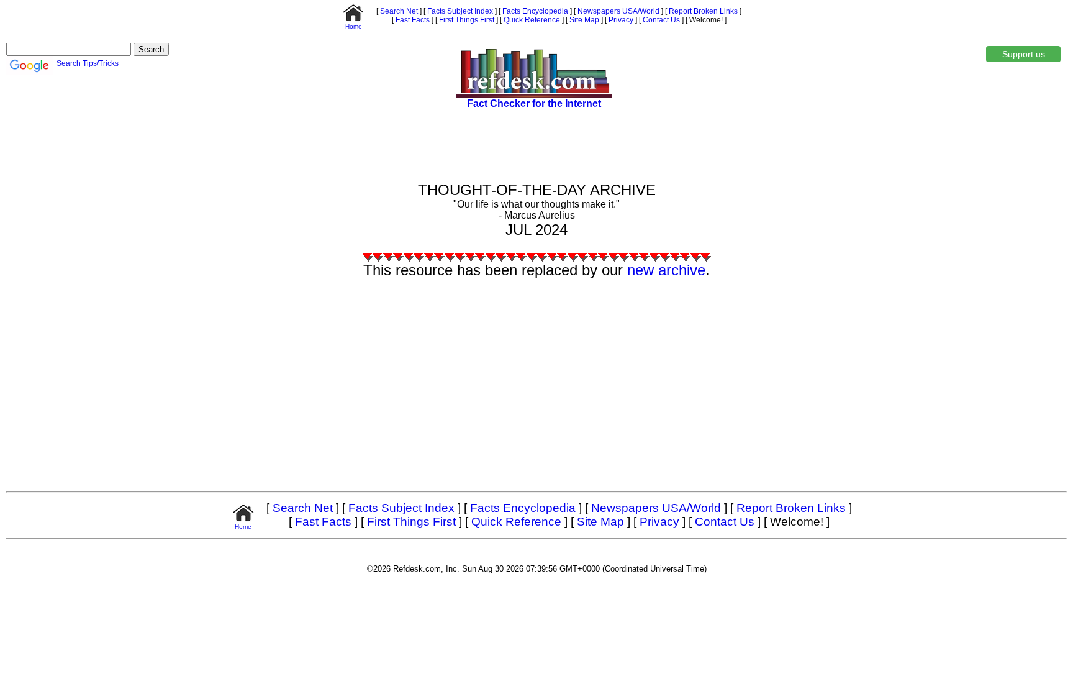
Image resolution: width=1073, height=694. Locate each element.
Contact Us (660, 20)
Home (353, 26)
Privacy (620, 20)
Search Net (398, 11)
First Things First (465, 20)
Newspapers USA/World (617, 11)
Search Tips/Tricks (88, 63)
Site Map (583, 20)
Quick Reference (531, 20)
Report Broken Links (702, 11)
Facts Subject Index (459, 11)
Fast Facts (412, 20)
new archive (666, 270)
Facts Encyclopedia (534, 11)
